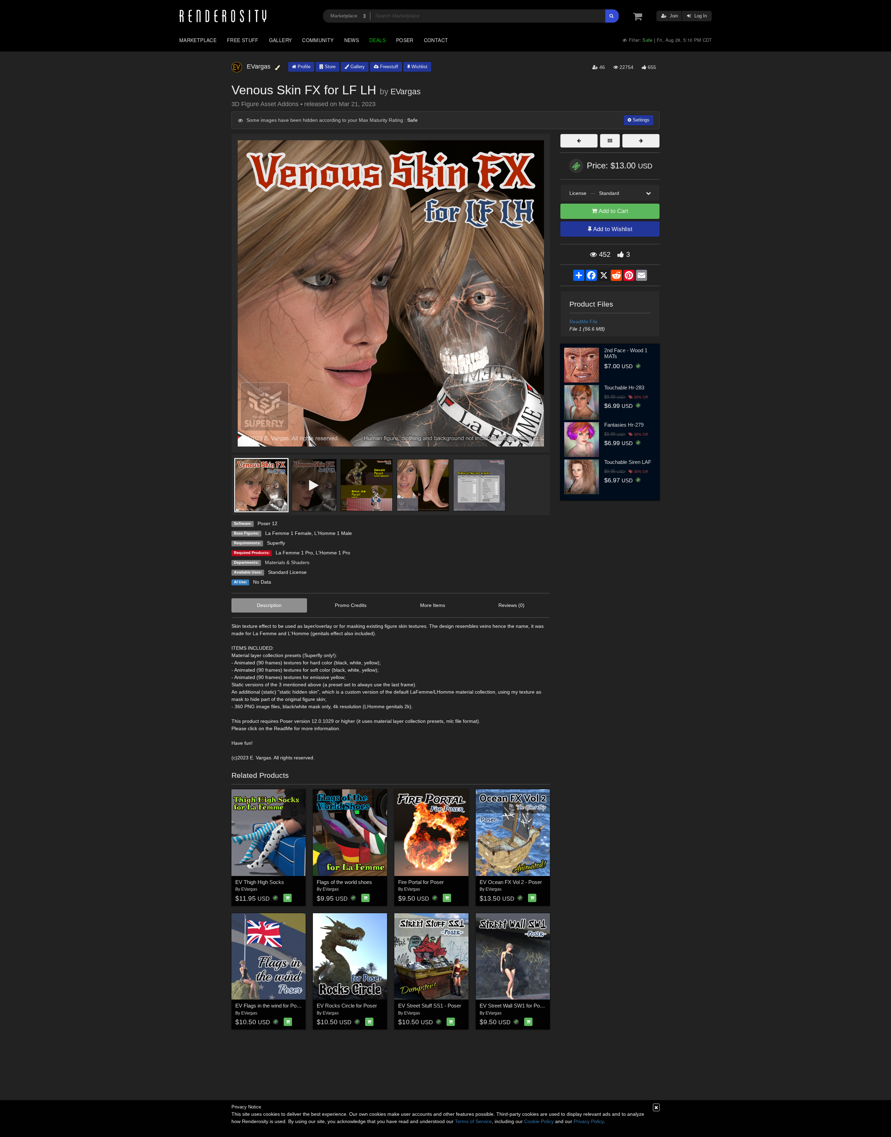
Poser (404, 40)
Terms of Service (473, 1121)
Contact (436, 40)
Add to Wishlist (612, 229)
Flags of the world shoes (344, 882)
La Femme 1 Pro (294, 552)
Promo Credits (350, 605)
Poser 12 (267, 523)
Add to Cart (612, 211)
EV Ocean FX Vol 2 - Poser (511, 882)
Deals (377, 40)
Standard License (287, 572)
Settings (640, 120)
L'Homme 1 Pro (333, 552)
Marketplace (197, 40)
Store (329, 66)
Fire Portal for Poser (421, 882)
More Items (432, 605)
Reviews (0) (511, 605)
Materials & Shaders (287, 562)
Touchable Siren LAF (627, 462)
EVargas (406, 91)
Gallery (280, 40)
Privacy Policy (589, 1121)
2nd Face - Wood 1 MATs (625, 353)
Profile (303, 66)
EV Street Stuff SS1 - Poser (429, 1006)
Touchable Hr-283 (624, 387)
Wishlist (418, 66)
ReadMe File (583, 321)
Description (269, 605)
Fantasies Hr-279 (624, 425)
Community (317, 40)
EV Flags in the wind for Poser (269, 1006)
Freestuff (388, 66)
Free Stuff (243, 40)
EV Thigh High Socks (259, 882)
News (351, 40)
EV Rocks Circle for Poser (347, 1006)
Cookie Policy (539, 1121)
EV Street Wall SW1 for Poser (513, 1006)
